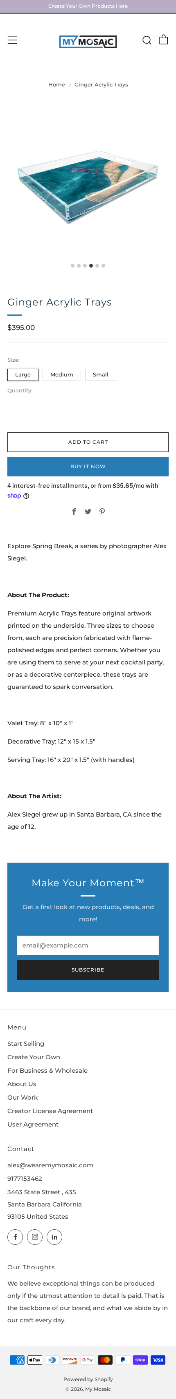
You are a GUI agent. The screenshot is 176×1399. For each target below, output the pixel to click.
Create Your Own (33, 1057)
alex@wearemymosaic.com (50, 1165)
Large (23, 374)
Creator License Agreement (50, 1111)
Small (100, 374)
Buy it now (88, 466)
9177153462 (24, 1178)
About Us (21, 1084)
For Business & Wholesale (47, 1070)
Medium (61, 374)
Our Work (22, 1097)
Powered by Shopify (88, 1379)
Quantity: (19, 391)
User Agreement (33, 1124)
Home (56, 85)
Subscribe (88, 970)
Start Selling (25, 1043)
